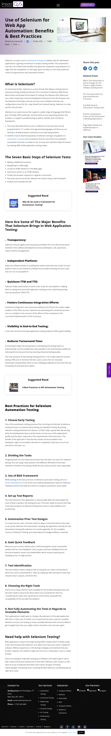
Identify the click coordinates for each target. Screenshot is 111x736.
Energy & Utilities (65, 691)
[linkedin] (28, 41)
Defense (62, 695)
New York (5, 727)
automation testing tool (36, 60)
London (21, 727)
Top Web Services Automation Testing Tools (93, 106)
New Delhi (30, 727)
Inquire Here (88, 5)
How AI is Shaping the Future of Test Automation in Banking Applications (94, 116)
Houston (13, 727)
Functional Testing (47, 698)
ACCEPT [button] (81, 732)
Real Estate (63, 698)
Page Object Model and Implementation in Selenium (92, 127)
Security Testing (46, 709)
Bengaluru (47, 727)
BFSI (60, 702)
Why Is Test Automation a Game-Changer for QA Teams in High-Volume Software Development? (93, 84)
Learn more (72, 732)
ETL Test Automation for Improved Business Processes (93, 96)
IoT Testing (44, 712)
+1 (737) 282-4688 (20, 704)
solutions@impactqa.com (22, 700)
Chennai (38, 727)
